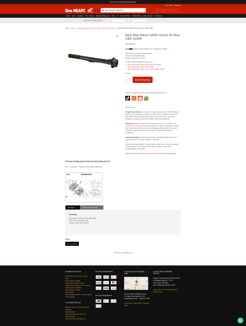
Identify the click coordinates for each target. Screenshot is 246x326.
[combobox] (123, 10)
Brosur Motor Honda (72, 281)
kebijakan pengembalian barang (149, 153)
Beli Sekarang (142, 79)
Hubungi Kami (70, 312)
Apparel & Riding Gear (103, 16)
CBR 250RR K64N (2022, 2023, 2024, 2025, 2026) (145, 69)
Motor (74, 16)
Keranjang (178, 5)
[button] (117, 36)
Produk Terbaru (125, 16)
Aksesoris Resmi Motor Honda (76, 276)
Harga (68, 16)
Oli (117, 16)
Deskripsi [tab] (71, 207)
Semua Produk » (148, 16)
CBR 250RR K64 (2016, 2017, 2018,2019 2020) (144, 65)
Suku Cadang (89, 16)
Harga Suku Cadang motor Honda (77, 285)
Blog (67, 278)
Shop (73, 28)
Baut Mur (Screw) (109, 28)
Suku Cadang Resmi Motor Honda (88, 28)
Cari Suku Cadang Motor (93, 20)
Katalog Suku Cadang (73, 288)
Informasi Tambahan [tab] (90, 207)
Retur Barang (70, 316)
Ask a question (72, 244)
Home (67, 28)
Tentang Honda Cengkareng (75, 319)
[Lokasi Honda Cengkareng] (136, 289)
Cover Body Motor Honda (74, 283)
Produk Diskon (136, 16)
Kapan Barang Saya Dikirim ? (75, 314)
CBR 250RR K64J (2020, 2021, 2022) (140, 67)
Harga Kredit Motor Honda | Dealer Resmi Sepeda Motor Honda (79, 10)
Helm (113, 16)
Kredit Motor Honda (72, 290)
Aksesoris (81, 16)
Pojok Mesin (69, 292)
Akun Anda (168, 5)
